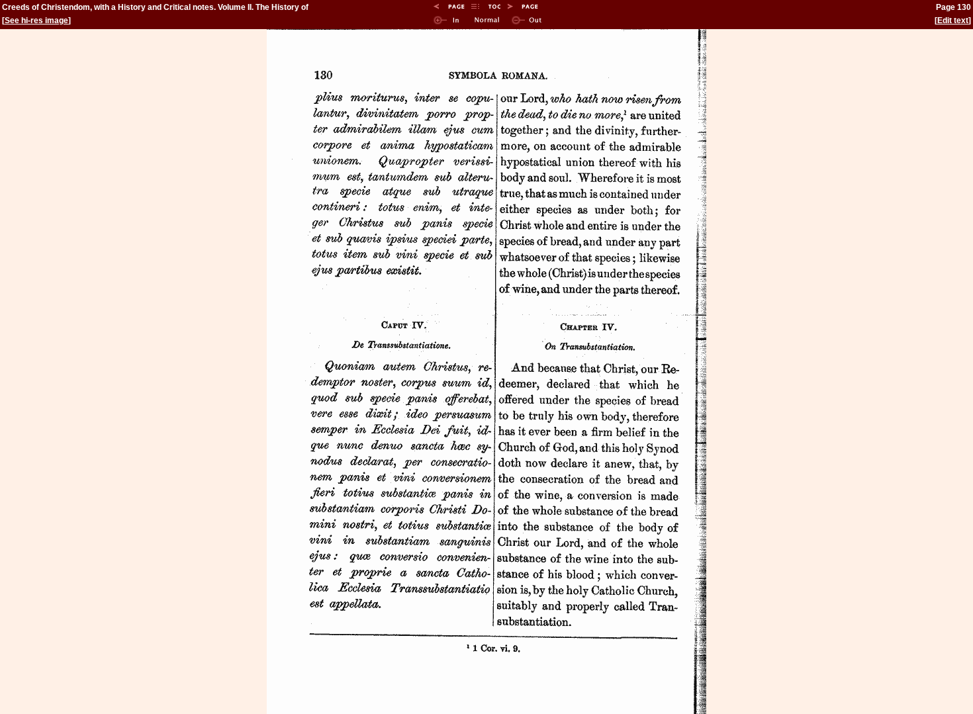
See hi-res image (36, 20)
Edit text (952, 20)
